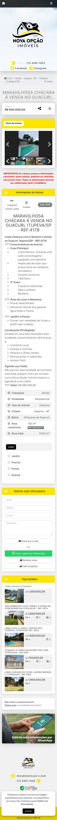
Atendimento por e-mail (31, 776)
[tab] (13, 123)
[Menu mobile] (3, 3)
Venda (18, 78)
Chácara (43, 78)
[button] (8, 144)
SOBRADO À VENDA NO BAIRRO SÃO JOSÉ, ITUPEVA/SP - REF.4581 (27, 651)
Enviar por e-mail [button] (29, 541)
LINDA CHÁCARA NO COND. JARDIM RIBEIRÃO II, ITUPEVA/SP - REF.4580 (28, 673)
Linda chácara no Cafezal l (18, 586)
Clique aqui (10, 705)
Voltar (49, 81)
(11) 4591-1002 (36, 63)
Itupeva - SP (30, 78)
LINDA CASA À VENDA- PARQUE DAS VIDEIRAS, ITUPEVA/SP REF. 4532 (23, 629)
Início (9, 78)
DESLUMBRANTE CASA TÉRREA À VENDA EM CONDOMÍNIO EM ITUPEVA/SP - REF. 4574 (28, 607)
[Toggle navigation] (51, 3)
